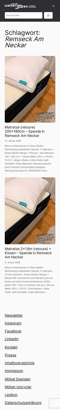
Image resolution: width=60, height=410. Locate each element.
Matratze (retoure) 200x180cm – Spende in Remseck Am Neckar (25, 131)
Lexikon (11, 395)
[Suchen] (48, 15)
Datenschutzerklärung (23, 403)
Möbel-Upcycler (18, 387)
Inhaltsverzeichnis (19, 363)
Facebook (13, 331)
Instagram (13, 323)
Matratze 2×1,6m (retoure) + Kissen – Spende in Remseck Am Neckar (28, 253)
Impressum (14, 371)
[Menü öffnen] (53, 6)
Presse (10, 355)
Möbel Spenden (17, 379)
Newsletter (14, 315)
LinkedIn (11, 339)
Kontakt (11, 347)
